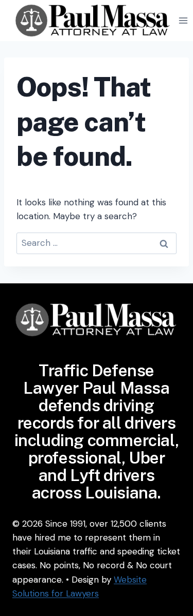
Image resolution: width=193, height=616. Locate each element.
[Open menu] (183, 20)
